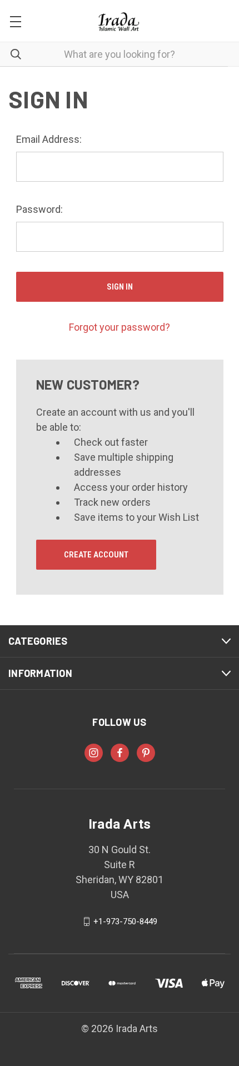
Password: (39, 209)
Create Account (96, 555)
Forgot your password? (119, 327)
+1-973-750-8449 (125, 921)
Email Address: (49, 139)
